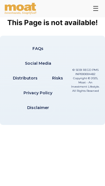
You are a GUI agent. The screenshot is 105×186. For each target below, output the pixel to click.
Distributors (25, 78)
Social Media (38, 63)
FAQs (37, 48)
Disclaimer (38, 107)
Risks (57, 78)
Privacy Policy (38, 92)
